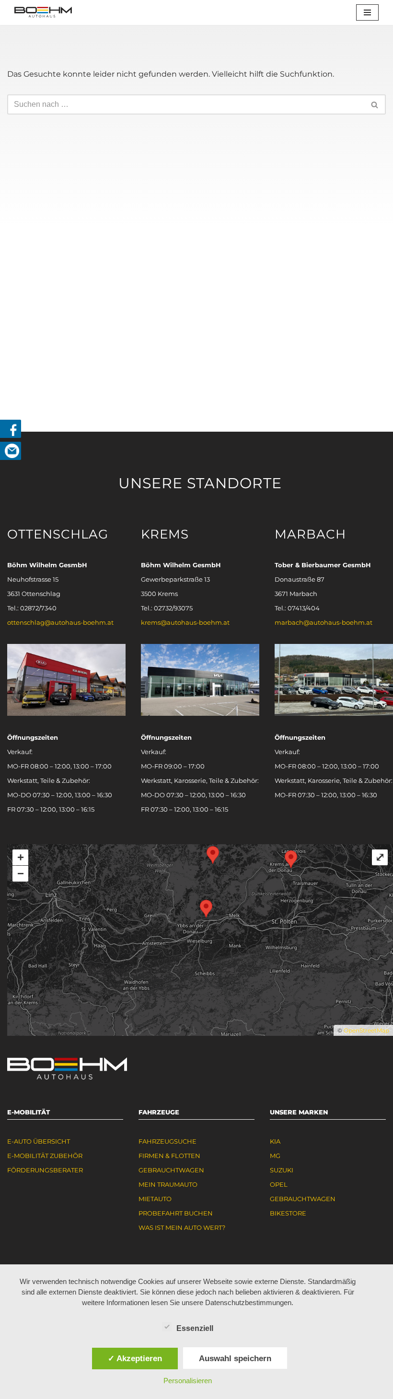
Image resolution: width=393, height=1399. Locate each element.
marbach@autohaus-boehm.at (323, 622)
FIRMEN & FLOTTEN (169, 1155)
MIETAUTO (155, 1199)
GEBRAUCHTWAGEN (171, 1170)
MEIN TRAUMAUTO (168, 1184)
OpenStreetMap (366, 1030)
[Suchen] (375, 104)
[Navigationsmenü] (367, 12)
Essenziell (194, 1328)
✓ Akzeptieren (135, 1358)
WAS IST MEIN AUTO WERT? (182, 1227)
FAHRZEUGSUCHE (167, 1141)
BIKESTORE (288, 1213)
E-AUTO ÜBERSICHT (38, 1141)
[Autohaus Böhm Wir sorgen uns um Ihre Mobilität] (43, 12)
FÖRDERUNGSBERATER (45, 1170)
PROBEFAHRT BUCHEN (176, 1213)
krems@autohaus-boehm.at (185, 622)
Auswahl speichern (235, 1358)
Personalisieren (187, 1380)
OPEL (279, 1184)
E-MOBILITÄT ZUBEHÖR (44, 1155)
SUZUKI (281, 1170)
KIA (275, 1141)
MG (275, 1155)
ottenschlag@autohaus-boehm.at (60, 622)
